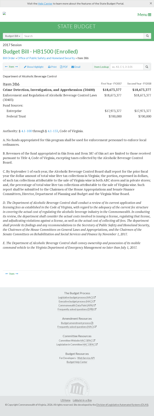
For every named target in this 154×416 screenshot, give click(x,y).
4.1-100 (26, 131)
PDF (65, 66)
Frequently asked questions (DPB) (76, 309)
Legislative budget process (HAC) (75, 297)
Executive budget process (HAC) (75, 301)
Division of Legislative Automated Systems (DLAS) (122, 404)
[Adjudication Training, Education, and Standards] (6, 66)
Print (54, 66)
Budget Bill (12, 35)
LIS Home (65, 400)
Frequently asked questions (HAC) (75, 326)
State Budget (77, 26)
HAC (82, 340)
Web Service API (86, 358)
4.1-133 (53, 131)
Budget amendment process (76, 323)
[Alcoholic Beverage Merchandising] (16, 66)
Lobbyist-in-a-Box (82, 400)
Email (77, 66)
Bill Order (9, 58)
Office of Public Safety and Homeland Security (46, 58)
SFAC (89, 340)
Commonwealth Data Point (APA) (75, 305)
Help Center (45, 3)
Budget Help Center (77, 361)
